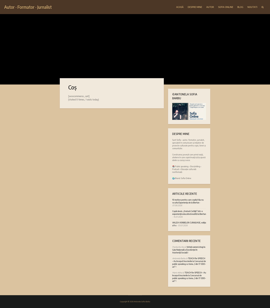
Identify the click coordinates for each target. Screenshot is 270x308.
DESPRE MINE (195, 7)
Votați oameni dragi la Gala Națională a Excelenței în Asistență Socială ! (188, 250)
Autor (210, 7)
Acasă (180, 7)
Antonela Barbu (179, 258)
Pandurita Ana (178, 247)
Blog (240, 7)
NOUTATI (252, 7)
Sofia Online (225, 7)
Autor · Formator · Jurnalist (28, 7)
